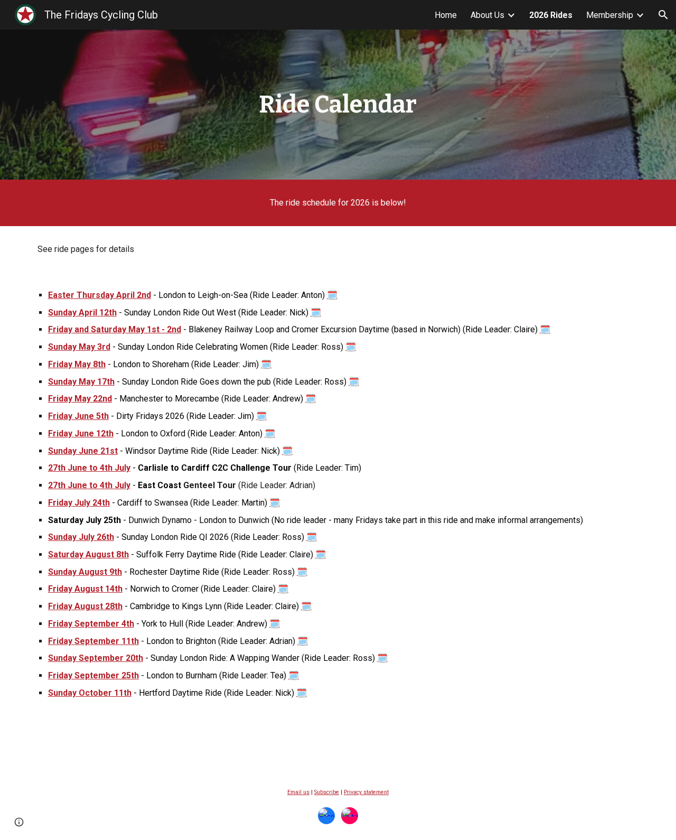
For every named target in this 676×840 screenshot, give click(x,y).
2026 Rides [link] (550, 15)
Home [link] (446, 15)
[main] (338, 105)
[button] (663, 14)
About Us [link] (487, 15)
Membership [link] (609, 15)
